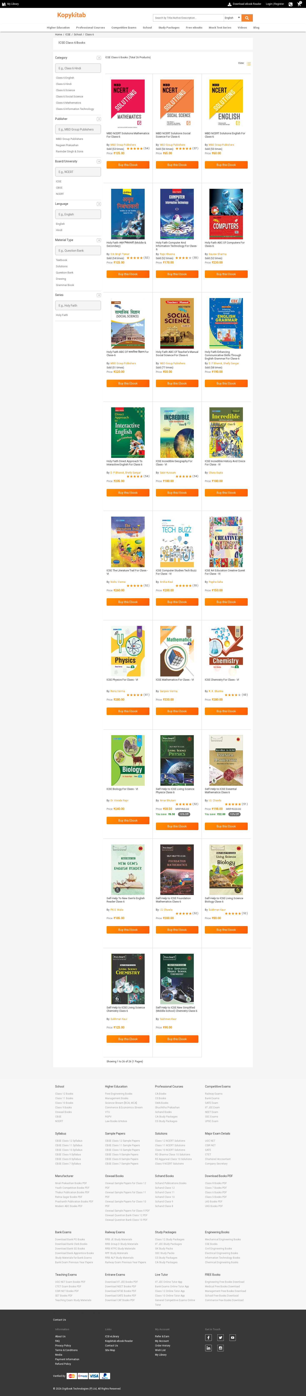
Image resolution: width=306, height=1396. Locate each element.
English (60, 223)
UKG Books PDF (214, 1206)
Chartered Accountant (218, 1159)
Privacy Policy (63, 1345)
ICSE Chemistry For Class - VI (222, 679)
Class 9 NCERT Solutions (169, 1163)
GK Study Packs (164, 1248)
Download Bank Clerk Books (71, 1244)
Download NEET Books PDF (120, 1286)
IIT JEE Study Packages (168, 1244)
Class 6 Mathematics (68, 102)
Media (58, 1354)
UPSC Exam (211, 1121)
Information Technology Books (222, 1257)
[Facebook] (208, 1338)
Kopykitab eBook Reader (119, 1341)
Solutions (61, 266)
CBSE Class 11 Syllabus (68, 1145)
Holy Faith (62, 315)
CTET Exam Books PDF (68, 1286)
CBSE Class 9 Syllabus (68, 1154)
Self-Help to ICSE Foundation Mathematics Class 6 (173, 900)
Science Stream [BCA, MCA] (121, 1102)
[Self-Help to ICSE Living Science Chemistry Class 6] (128, 979)
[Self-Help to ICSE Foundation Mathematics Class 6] (177, 869)
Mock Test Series (220, 27)
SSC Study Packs (164, 1253)
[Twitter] (220, 1338)
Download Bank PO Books (70, 1239)
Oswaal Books (63, 1112)
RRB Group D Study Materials (121, 1244)
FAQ (57, 1341)
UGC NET (210, 1140)
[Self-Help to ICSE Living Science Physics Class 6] (177, 760)
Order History (162, 1345)
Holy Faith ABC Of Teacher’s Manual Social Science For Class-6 (177, 353)
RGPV (108, 1116)
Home (58, 34)
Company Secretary (216, 1163)
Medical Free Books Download (222, 1286)
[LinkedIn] (208, 1349)
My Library (161, 1354)
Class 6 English (65, 77)
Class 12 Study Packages (169, 1239)
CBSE (59, 187)
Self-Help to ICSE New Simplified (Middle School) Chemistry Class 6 (176, 1009)
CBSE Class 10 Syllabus (68, 1150)
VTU (107, 1112)
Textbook (61, 260)
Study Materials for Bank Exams (73, 1257)
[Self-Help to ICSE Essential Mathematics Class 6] (226, 760)
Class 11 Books (64, 1098)
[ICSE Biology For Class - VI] (128, 760)
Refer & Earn (162, 1336)
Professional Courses (90, 27)
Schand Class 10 (165, 1197)
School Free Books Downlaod (222, 1295)
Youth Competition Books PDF (72, 1187)
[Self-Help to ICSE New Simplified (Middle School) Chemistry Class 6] (177, 979)
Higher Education (58, 27)
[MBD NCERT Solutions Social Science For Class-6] (177, 105)
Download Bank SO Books (70, 1248)
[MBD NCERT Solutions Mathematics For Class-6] (128, 105)
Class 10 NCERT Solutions (170, 1150)
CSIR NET (210, 1145)
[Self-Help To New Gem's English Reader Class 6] (128, 869)
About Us (60, 1336)
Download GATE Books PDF (120, 1295)
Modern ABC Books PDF (68, 1206)
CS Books (160, 1098)
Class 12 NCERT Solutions (170, 1140)
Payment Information (67, 1359)
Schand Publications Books (171, 1183)
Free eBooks (194, 27)
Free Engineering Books (118, 1093)
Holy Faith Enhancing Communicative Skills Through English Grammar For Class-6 (223, 355)
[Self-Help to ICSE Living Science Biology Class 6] (226, 869)
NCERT (60, 193)
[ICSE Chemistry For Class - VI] (226, 651)
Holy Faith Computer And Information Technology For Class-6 (176, 246)
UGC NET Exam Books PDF (70, 1281)
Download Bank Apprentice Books (74, 1253)
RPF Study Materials (116, 1253)
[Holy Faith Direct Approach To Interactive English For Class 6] (128, 432)
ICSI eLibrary (112, 1336)
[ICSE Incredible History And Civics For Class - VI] (226, 432)
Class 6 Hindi (64, 84)
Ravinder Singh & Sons (69, 151)
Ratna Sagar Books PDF (68, 1197)
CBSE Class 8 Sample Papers (121, 1159)
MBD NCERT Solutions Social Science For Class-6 (173, 135)
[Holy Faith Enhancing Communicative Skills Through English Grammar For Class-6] (226, 323)
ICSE (68, 34)
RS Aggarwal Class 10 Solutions (173, 1159)
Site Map (110, 1350)
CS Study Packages (166, 1121)
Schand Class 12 (165, 1187)
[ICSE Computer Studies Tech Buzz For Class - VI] (177, 542)
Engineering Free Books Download (224, 1281)
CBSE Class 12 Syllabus (68, 1140)
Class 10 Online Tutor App (170, 1295)
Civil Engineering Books (218, 1248)
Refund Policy (63, 1363)
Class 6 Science (65, 90)
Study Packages (168, 27)
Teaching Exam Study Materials (73, 1300)
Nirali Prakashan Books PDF (71, 1183)
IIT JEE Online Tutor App (168, 1281)
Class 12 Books (64, 1093)
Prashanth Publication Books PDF (74, 1201)
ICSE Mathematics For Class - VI (175, 679)
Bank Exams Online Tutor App (172, 1286)
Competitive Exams (123, 27)
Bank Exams (212, 1098)
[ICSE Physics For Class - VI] (128, 651)
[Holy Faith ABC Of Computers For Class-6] (226, 214)
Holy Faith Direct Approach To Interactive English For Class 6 (124, 463)
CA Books (160, 1093)
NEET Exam (211, 1112)
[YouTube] (232, 1338)
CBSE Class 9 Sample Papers (121, 1154)
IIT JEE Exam (212, 1107)
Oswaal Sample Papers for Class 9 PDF (127, 1210)
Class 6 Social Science (69, 96)
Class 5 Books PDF (216, 1197)
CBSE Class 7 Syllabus (68, 1163)
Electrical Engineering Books (221, 1253)
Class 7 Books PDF (216, 1187)
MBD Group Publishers (69, 138)
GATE (208, 1150)
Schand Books (163, 1112)
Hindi (59, 230)
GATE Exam (211, 1102)
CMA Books (161, 1102)
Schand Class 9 (164, 1201)
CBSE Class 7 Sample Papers (121, 1163)
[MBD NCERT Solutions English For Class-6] (226, 105)
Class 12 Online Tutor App (170, 1291)
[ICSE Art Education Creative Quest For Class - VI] (226, 542)
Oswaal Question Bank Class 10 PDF (126, 1219)
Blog (256, 27)
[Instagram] (220, 1349)
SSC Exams (211, 1116)
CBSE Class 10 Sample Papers (122, 1150)
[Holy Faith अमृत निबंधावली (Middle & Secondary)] (128, 214)
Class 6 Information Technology (75, 109)
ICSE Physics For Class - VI (122, 679)
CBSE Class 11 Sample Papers (122, 1145)
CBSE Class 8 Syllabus (68, 1159)
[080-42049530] (290, 3)
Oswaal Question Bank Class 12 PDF (126, 1215)
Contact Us (59, 1319)
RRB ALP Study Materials (119, 1257)
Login (269, 3)
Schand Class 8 (164, 1206)
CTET (208, 1154)
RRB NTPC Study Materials (120, 1248)
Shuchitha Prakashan (167, 1107)
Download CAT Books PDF (120, 1300)
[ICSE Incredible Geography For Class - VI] (177, 432)
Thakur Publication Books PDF (72, 1192)
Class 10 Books (64, 1102)
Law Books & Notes (116, 1121)
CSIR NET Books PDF (67, 1291)
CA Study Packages (166, 1116)
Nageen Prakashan (67, 145)
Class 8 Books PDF (216, 1183)
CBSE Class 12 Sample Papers (122, 1140)
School (147, 27)
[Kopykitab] (70, 14)
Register (279, 3)
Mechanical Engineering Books (223, 1239)
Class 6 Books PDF (216, 1192)
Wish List (160, 1350)
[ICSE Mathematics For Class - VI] (177, 651)
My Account (162, 1341)
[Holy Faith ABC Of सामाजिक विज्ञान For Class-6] (128, 323)
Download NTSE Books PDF (120, 1291)
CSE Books (211, 1244)
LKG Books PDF (213, 1201)
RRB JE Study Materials (118, 1239)
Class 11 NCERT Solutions (170, 1145)
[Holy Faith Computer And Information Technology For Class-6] (177, 214)
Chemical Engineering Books (221, 1262)
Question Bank (64, 272)
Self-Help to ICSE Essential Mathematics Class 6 (221, 790)
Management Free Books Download (225, 1291)
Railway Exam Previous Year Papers (125, 1262)
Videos (242, 27)
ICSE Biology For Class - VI (122, 789)
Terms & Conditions (66, 1350)
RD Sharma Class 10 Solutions (172, 1154)
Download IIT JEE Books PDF (121, 1281)
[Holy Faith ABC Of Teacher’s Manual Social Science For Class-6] (177, 323)
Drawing (61, 278)
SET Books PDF (63, 1295)
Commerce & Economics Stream (124, 1107)
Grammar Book (65, 285)
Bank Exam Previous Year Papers (74, 1262)
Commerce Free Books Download (224, 1300)
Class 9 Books (63, 1107)
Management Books (116, 1098)
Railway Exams (214, 1093)
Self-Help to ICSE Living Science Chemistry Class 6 (126, 1009)
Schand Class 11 (165, 1192)
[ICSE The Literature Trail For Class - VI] (128, 542)
